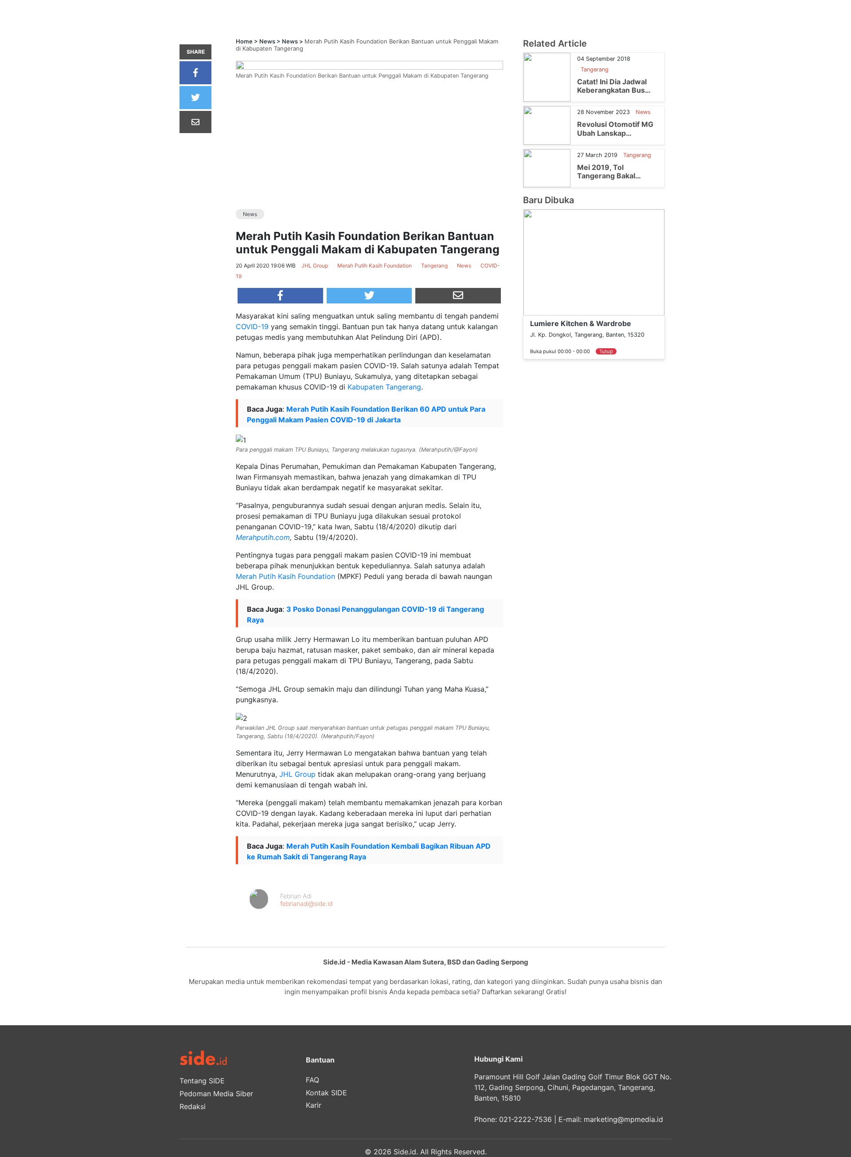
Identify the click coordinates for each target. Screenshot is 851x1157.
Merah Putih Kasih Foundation (285, 576)
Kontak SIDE (326, 1092)
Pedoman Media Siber (216, 1093)
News (267, 41)
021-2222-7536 (525, 1119)
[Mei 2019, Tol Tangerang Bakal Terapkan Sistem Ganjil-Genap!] (546, 167)
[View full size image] (369, 64)
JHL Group (297, 774)
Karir (313, 1105)
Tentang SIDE (202, 1080)
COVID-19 (252, 326)
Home (244, 41)
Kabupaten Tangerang (384, 386)
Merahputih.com (263, 537)
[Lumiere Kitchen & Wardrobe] (594, 261)
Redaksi (193, 1106)
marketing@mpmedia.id (623, 1119)
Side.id (405, 1151)
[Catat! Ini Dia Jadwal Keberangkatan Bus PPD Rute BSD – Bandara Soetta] (546, 76)
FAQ (312, 1079)
